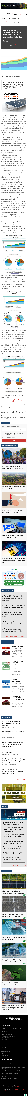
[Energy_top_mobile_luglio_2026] (14, 6)
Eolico (2, 1053)
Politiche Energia (16, 18)
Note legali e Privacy (19, 1089)
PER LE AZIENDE (6, 1059)
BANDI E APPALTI (17, 646)
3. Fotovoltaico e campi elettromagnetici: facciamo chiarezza (12, 859)
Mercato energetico (11, 21)
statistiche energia (10, 419)
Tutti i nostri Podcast (18, 865)
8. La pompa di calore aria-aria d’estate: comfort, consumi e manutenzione (13, 829)
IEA (18, 407)
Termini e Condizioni (18, 1090)
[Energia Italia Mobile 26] (14, 577)
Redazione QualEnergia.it (11, 44)
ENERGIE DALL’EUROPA (16, 680)
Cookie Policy (8, 1090)
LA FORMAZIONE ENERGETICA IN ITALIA (17, 663)
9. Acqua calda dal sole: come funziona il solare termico (13, 823)
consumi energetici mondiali (8, 417)
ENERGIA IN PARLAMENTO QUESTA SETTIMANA (18, 698)
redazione (16, 1086)
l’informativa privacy (21, 435)
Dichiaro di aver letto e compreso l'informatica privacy (13, 434)
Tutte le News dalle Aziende (15, 637)
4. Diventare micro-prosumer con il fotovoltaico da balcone (13, 853)
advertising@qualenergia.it (11, 1063)
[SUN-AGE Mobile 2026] (14, 101)
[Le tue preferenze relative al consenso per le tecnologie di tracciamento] (25, 1095)
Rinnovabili (3, 1049)
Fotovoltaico (5, 18)
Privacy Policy (3, 1097)
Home (2, 21)
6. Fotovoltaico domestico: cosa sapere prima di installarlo (13, 842)
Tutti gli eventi (19, 780)
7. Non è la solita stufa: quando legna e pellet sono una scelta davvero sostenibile (13, 836)
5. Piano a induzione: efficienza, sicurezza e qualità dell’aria (13, 848)
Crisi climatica (4, 1055)
